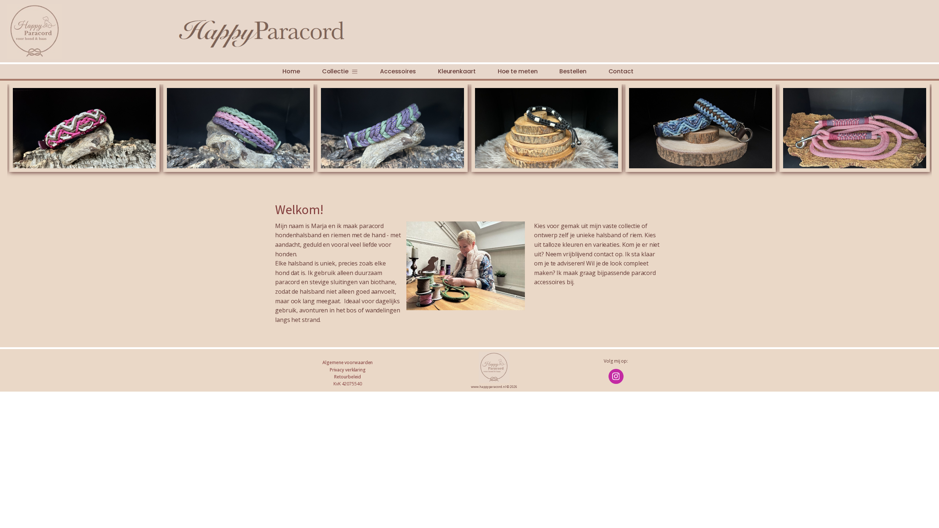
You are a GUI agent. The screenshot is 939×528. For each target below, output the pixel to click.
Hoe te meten (518, 71)
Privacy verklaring (348, 370)
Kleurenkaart (457, 71)
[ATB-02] (546, 128)
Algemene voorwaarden (347, 362)
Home (291, 71)
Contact (621, 71)
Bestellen (572, 71)
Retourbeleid (347, 377)
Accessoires (398, 71)
